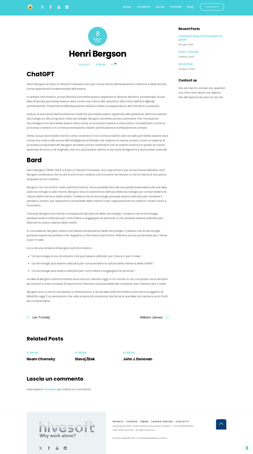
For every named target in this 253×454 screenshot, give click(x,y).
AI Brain (101, 64)
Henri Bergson (97, 54)
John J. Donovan (137, 359)
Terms (144, 421)
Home (127, 7)
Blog (190, 7)
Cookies (131, 421)
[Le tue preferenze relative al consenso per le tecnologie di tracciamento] (247, 448)
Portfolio (176, 7)
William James (151, 317)
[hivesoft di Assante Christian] (30, 9)
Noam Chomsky (41, 359)
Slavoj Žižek (85, 359)
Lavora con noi (162, 421)
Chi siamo (143, 7)
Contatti (212, 7)
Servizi (160, 7)
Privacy (117, 421)
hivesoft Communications (140, 438)
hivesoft (85, 64)
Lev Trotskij (41, 317)
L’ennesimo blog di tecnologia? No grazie (200, 37)
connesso (49, 389)
